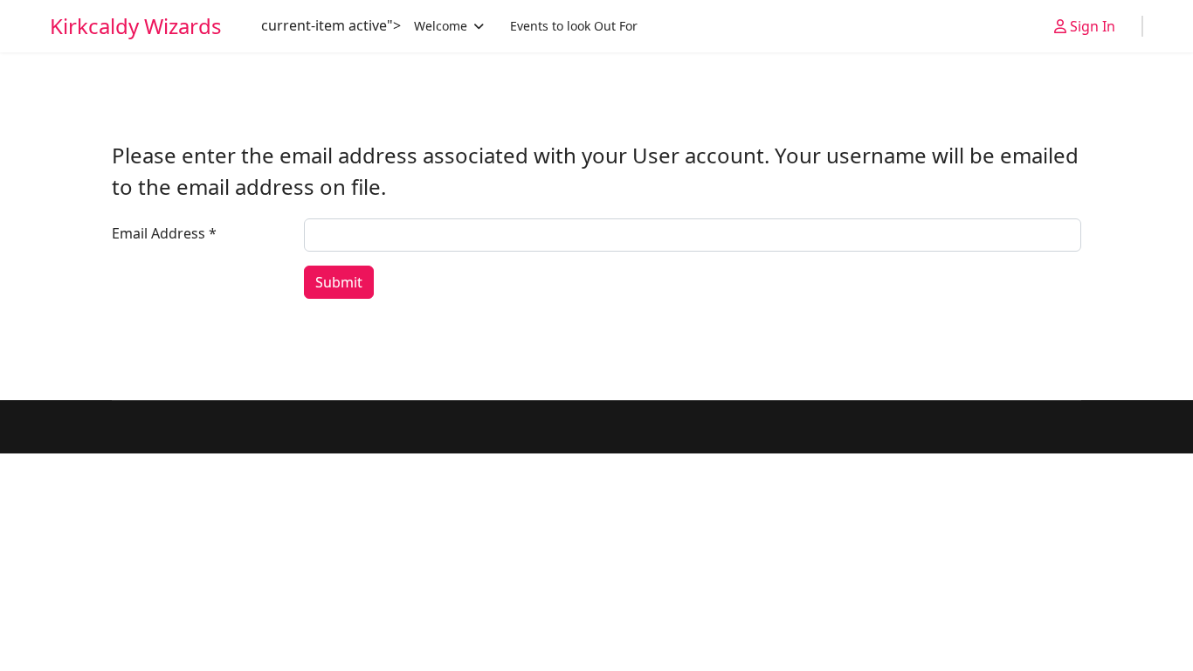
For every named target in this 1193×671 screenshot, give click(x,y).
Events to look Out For (574, 25)
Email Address (164, 233)
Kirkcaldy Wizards (136, 26)
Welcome (440, 25)
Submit (338, 282)
